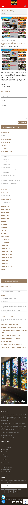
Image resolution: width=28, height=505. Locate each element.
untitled (4, 135)
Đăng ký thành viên (7, 469)
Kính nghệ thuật (6, 199)
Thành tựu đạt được (7, 447)
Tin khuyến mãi (6, 451)
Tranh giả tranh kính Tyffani (9, 175)
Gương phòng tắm (6, 254)
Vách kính (4, 227)
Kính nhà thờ (5, 215)
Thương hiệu (5, 456)
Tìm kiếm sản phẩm (7, 474)
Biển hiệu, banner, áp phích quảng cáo (11, 170)
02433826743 (9, 435)
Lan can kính (5, 242)
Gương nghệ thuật (6, 251)
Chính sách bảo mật (7, 462)
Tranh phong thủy (6, 139)
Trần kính (4, 224)
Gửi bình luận (22, 122)
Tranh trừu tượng (6, 156)
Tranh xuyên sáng (6, 172)
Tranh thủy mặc (6, 162)
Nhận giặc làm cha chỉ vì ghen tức (11, 338)
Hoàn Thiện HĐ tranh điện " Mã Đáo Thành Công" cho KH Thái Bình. (13, 307)
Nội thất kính (5, 212)
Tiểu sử (4, 445)
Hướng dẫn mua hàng (7, 467)
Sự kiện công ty (6, 454)
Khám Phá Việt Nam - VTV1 (8, 301)
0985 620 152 (10, 432)
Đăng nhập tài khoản (7, 472)
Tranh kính (4, 193)
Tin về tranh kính (6, 286)
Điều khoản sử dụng (7, 465)
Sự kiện (3, 296)
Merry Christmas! (6, 303)
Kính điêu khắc (5, 206)
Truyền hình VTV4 (6, 312)
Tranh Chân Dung (6, 164)
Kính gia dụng (5, 218)
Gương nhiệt (5, 260)
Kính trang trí (5, 209)
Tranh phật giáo (6, 142)
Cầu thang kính (5, 239)
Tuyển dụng (5, 449)
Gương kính (4, 245)
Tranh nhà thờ (5, 132)
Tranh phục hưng (6, 159)
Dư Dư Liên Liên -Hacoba (8, 154)
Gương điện (4, 263)
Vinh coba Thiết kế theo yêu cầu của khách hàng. (14, 331)
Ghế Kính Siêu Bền (6, 145)
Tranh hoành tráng (7, 167)
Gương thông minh (6, 266)
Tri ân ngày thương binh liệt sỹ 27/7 (11, 327)
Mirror (3, 269)
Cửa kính (3, 230)
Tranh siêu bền (5, 190)
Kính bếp (3, 221)
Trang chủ (5, 10)
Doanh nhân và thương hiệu (9, 324)
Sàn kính (3, 233)
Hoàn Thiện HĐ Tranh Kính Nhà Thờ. (10, 289)
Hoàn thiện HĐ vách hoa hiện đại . (10, 298)
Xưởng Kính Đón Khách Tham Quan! (11, 344)
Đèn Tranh (4, 148)
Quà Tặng (4, 185)
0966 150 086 (16, 432)
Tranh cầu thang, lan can (8, 177)
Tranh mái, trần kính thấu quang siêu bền (11, 180)
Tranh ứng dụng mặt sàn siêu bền (10, 183)
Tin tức (11, 10)
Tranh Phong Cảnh (6, 195)
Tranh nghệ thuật (6, 151)
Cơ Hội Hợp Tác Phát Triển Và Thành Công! (11, 291)
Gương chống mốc (6, 257)
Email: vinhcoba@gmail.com (9, 438)
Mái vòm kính (5, 236)
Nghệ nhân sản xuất (7, 317)
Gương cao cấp (5, 248)
